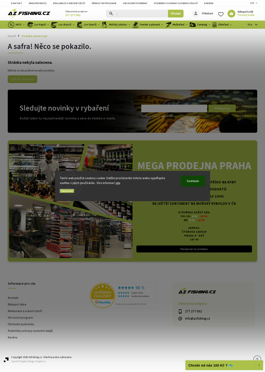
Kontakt (16, 3)
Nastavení (67, 190)
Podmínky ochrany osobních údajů (176, 3)
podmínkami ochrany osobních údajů (192, 116)
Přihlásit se (222, 108)
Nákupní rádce (38, 3)
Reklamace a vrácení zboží (69, 3)
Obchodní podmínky (135, 3)
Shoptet (23, 361)
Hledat (176, 13)
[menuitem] (17, 25)
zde (117, 183)
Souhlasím (193, 181)
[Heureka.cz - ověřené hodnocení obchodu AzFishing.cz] (131, 296)
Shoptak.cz (40, 361)
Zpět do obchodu (22, 79)
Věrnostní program (104, 3)
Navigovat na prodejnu (194, 249)
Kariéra (209, 3)
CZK (252, 3)
